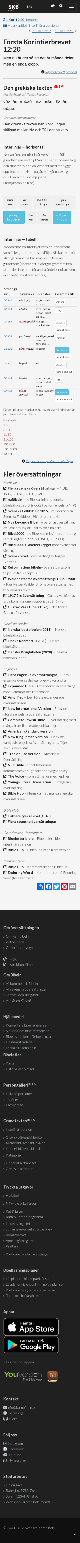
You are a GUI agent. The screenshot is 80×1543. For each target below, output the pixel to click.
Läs (29, 7)
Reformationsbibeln (23, 567)
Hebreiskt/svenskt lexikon (25, 1148)
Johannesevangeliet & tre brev (29, 1229)
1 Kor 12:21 (64, 31)
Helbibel (12, 1195)
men (25, 202)
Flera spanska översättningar (31, 821)
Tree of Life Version (23, 754)
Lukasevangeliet (18, 1223)
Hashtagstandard (19, 1042)
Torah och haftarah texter (25, 1295)
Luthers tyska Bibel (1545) (28, 816)
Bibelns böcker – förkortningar (29, 1036)
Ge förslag (15, 1413)
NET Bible (15, 765)
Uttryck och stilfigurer (22, 995)
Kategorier (14, 1155)
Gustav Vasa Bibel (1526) (27, 607)
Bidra (12, 1419)
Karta (10, 1063)
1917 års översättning (25, 595)
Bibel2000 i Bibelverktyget (29, 545)
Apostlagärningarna (20, 1240)
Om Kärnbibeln (17, 936)
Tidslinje (12, 1099)
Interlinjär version (19, 1129)
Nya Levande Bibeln (23, 522)
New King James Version (27, 737)
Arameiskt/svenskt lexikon (25, 1143)
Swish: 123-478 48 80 (22, 1496)
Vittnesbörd (15, 942)
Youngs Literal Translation (28, 782)
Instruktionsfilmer (20, 964)
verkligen (64, 202)
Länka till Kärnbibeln (21, 1048)
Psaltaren (13, 1246)
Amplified (15, 697)
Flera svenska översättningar (31, 488)
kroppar (14, 217)
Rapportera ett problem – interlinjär (49, 461)
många (42, 202)
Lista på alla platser (20, 1069)
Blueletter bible (20, 838)
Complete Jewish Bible (25, 720)
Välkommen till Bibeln (22, 983)
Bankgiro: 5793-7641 (22, 1490)
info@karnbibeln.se (22, 1407)
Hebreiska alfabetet (21, 1163)
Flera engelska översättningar (31, 675)
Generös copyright (20, 947)
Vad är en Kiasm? (18, 1000)
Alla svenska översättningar (26, 989)
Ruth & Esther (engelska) (24, 1217)
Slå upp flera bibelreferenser (27, 1031)
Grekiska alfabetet (20, 1168)
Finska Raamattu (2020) (26, 641)
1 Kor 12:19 (41, 31)
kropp (61, 217)
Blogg (12, 959)
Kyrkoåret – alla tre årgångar (27, 1254)
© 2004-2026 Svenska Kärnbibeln (29, 1528)
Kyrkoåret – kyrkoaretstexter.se (30, 1290)
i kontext (22, 19)
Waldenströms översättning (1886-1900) (40, 579)
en (31, 217)
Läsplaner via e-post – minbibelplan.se (34, 1284)
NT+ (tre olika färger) (22, 1203)
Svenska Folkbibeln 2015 (27, 511)
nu (10, 202)
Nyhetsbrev (17, 1460)
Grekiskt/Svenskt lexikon (25, 1137)
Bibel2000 (15, 533)
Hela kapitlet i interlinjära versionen (34, 25)
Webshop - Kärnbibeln (28, 1502)
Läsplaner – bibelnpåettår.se (27, 1278)
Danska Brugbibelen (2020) (29, 652)
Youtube (14, 1455)
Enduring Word (19, 872)
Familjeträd (14, 1105)
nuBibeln (14, 499)
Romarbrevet (16, 1235)
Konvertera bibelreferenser (27, 1025)
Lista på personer (19, 1093)
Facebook (16, 1449)
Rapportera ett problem (61, 72)
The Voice (15, 776)
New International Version (28, 708)
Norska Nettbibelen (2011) (29, 629)
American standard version (29, 731)
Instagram (15, 1443)
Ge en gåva (14, 1485)
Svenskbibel (17, 556)
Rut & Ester (14, 1211)
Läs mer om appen (20, 1362)
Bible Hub (15, 793)
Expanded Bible (20, 686)
